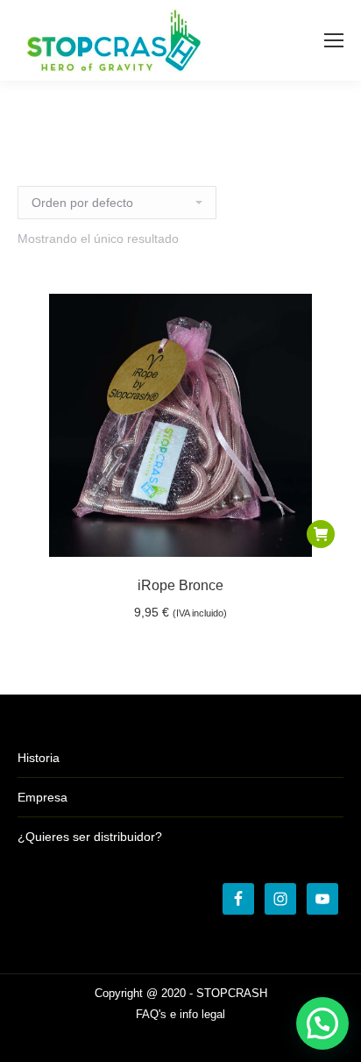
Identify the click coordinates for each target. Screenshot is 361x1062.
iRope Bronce (180, 585)
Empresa (42, 797)
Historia (39, 758)
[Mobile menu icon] (333, 40)
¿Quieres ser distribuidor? (90, 837)
